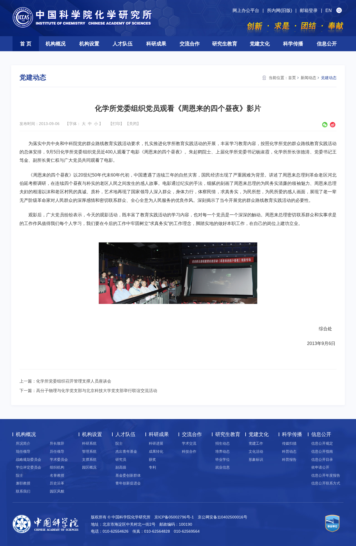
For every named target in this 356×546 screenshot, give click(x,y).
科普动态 (289, 451)
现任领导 (23, 451)
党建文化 (260, 43)
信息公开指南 (322, 451)
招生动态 (222, 443)
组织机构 (57, 467)
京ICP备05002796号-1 (174, 517)
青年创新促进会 (128, 483)
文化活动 (256, 451)
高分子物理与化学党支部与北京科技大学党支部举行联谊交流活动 (96, 390)
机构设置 (89, 43)
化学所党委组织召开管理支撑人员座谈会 (73, 381)
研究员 (120, 459)
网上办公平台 (246, 10)
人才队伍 (123, 43)
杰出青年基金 (126, 451)
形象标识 (256, 459)
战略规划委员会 (28, 459)
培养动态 (222, 451)
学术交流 (189, 443)
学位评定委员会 (28, 467)
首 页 (25, 43)
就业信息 (222, 467)
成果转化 (156, 451)
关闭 (133, 123)
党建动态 (329, 77)
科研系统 (89, 443)
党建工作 (256, 443)
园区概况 (89, 467)
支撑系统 (89, 459)
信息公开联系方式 (325, 483)
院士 (19, 475)
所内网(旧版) (279, 10)
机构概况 (56, 43)
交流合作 (190, 43)
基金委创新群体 (128, 475)
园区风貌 (57, 491)
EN (328, 10)
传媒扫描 (289, 443)
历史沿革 (57, 483)
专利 (152, 467)
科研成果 (156, 43)
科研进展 (156, 443)
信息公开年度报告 (325, 475)
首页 (292, 77)
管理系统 (89, 451)
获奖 (152, 459)
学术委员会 (59, 459)
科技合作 (189, 451)
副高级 (120, 467)
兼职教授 (23, 483)
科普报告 (289, 459)
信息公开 (327, 43)
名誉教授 (57, 475)
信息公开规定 (322, 443)
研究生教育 (224, 43)
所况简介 (23, 443)
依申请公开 (320, 467)
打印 (116, 123)
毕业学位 (222, 459)
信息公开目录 (322, 459)
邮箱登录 (309, 10)
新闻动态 (308, 77)
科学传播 (293, 43)
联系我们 (23, 491)
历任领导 (57, 451)
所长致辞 (57, 443)
